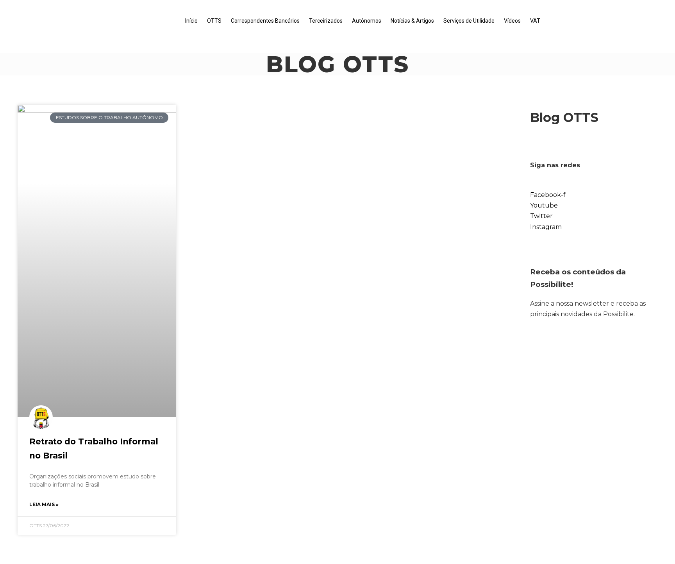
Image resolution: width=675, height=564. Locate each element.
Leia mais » (44, 504)
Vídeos (512, 21)
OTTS (214, 21)
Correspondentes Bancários (265, 21)
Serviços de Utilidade (469, 21)
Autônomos (366, 21)
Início (191, 21)
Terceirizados (326, 21)
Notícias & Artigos (412, 21)
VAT (535, 21)
